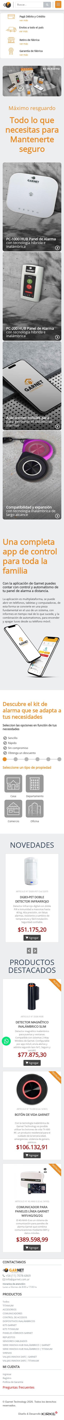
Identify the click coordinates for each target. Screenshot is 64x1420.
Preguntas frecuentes (18, 1387)
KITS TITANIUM (11, 1329)
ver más (24, 20)
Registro (7, 1378)
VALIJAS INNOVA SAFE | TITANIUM (21, 1360)
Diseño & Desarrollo (29, 1413)
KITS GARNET (10, 1325)
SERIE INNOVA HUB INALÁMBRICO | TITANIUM (27, 1349)
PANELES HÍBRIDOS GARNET (18, 1333)
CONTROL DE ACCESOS (15, 1317)
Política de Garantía (13, 1382)
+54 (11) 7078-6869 (18, 1276)
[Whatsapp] (6, 1041)
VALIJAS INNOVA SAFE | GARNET (20, 1356)
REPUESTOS (9, 1337)
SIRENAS (7, 1352)
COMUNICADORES (12, 1313)
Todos (6, 1301)
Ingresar (7, 1374)
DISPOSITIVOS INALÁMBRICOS (19, 1321)
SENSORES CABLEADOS (15, 1341)
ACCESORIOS (9, 1309)
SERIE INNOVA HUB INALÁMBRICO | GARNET (26, 1345)
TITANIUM (8, 1305)
